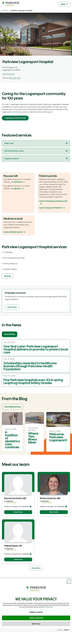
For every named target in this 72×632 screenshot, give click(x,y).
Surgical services (11, 159)
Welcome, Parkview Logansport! (58, 437)
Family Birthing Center (14, 151)
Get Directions (8, 74)
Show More (36, 568)
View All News (9, 334)
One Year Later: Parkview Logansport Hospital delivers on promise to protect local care (35, 349)
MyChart (17, 188)
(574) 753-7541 (15, 78)
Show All (7, 276)
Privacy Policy (48, 607)
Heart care (9, 143)
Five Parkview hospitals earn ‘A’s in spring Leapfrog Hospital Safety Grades (33, 381)
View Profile (18, 512)
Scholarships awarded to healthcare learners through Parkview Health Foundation (30, 366)
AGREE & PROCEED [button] (36, 618)
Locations (5, 10)
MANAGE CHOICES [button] (36, 612)
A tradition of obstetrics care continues (12, 439)
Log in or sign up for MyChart (50, 208)
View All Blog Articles (12, 407)
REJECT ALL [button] (36, 624)
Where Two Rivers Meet (33, 438)
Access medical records (13, 232)
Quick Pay (18, 182)
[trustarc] (66, 630)
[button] (69, 581)
